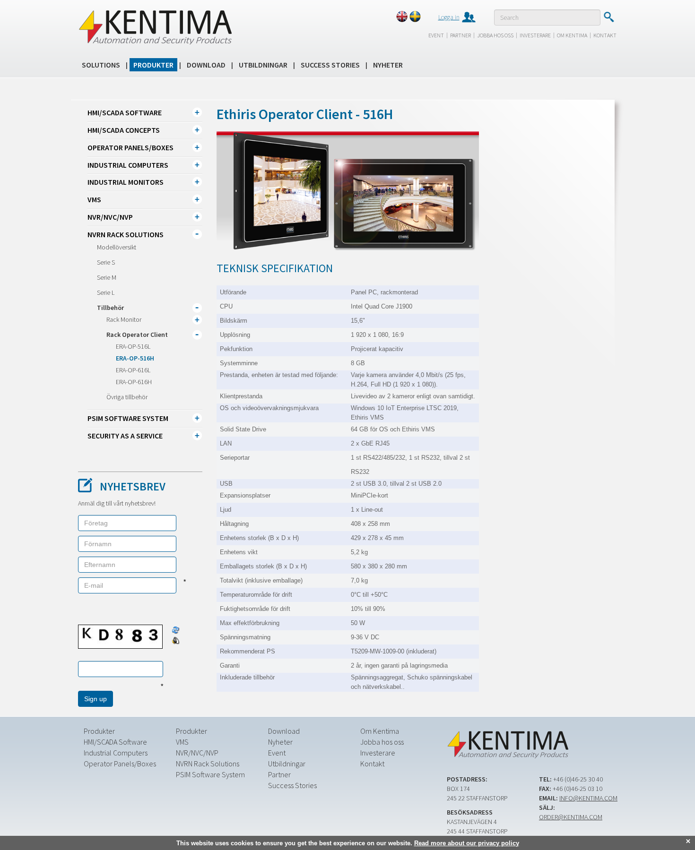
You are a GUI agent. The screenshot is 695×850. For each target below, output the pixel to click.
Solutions (101, 64)
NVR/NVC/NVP (110, 217)
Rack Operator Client (137, 334)
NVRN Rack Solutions (125, 234)
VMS (94, 199)
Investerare (535, 35)
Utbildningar (263, 64)
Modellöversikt (116, 247)
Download (206, 64)
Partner (460, 35)
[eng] (401, 16)
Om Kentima (572, 35)
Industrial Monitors (125, 182)
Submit (608, 17)
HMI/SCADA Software (124, 112)
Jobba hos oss (495, 35)
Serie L (105, 292)
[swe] (415, 16)
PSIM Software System (127, 418)
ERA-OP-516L (133, 346)
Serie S (106, 262)
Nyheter (388, 64)
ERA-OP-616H (134, 382)
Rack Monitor (123, 319)
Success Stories (330, 64)
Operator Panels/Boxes (130, 147)
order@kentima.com (570, 817)
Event (436, 35)
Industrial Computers (127, 165)
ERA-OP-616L (133, 370)
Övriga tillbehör (127, 397)
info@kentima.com (588, 798)
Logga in (449, 17)
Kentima (155, 26)
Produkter (153, 64)
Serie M (106, 277)
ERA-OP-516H (135, 358)
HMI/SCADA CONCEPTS (123, 130)
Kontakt (605, 35)
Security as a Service (125, 435)
